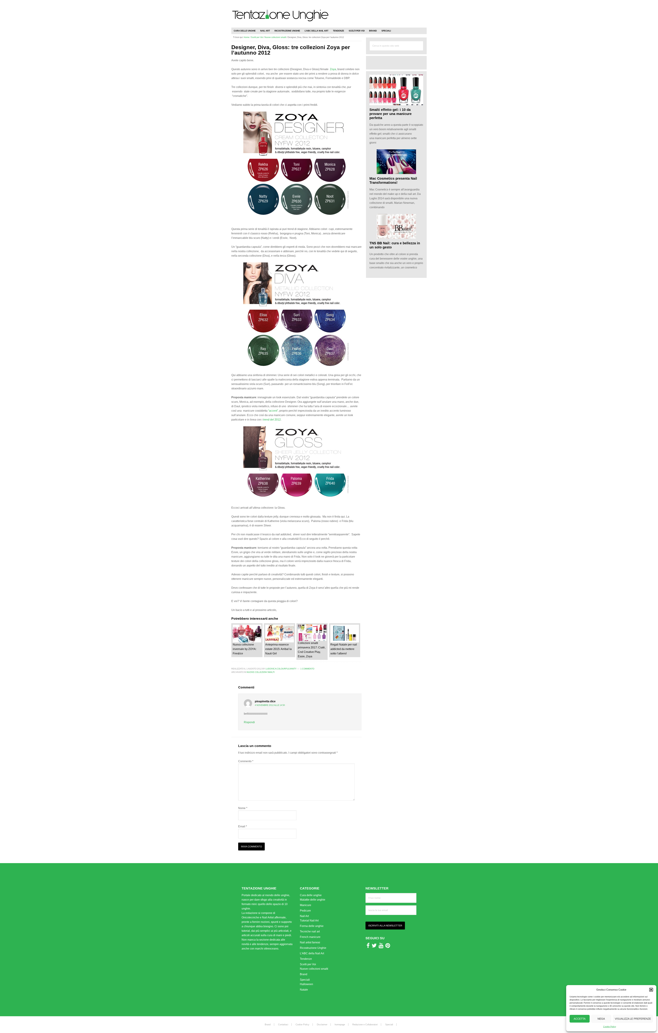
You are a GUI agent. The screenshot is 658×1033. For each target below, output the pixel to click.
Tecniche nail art (310, 931)
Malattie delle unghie (312, 899)
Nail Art (304, 916)
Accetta (580, 1018)
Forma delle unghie (312, 926)
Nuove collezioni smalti (261, 672)
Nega (601, 1018)
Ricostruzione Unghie (313, 947)
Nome (242, 808)
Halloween (306, 984)
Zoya (333, 69)
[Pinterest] (387, 946)
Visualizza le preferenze (633, 1018)
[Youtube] (381, 946)
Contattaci (283, 1024)
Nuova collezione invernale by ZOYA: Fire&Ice (244, 649)
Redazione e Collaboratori (365, 1024)
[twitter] (374, 946)
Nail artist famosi (310, 942)
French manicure (310, 936)
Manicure (305, 905)
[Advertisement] (386, 12)
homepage (340, 1024)
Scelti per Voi (308, 964)
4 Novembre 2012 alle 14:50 (270, 705)
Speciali (305, 979)
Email (242, 826)
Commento (245, 761)
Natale (304, 989)
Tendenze (306, 958)
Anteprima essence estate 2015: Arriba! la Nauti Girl (278, 649)
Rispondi (249, 722)
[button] (651, 989)
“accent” (273, 410)
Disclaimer (322, 1024)
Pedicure (305, 910)
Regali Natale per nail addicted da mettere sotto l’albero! (343, 649)
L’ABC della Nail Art (312, 953)
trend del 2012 (272, 419)
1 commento (307, 669)
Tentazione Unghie (280, 17)
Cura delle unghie (311, 895)
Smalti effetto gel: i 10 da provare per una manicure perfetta (390, 114)
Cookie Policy (609, 1026)
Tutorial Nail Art (309, 920)
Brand (303, 974)
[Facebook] (368, 946)
